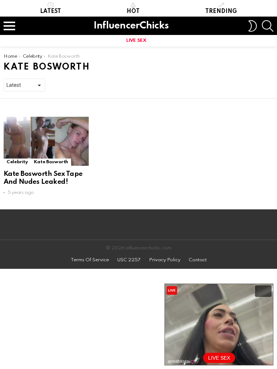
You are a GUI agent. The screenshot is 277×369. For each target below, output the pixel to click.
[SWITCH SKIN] (252, 26)
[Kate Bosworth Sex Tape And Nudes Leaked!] (46, 141)
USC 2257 (129, 260)
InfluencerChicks (130, 26)
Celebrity (17, 162)
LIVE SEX (136, 40)
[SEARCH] (267, 26)
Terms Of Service (90, 260)
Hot (133, 11)
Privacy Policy (164, 260)
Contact (198, 260)
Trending (221, 11)
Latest (50, 11)
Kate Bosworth (51, 162)
